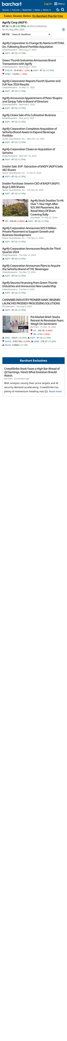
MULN (8, 344)
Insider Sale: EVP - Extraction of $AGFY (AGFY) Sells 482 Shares (32, 168)
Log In (48, 3)
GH (34, 330)
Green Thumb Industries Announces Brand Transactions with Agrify (29, 62)
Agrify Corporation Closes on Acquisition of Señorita (28, 150)
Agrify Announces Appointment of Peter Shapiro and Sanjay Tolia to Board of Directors (32, 99)
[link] (63, 29)
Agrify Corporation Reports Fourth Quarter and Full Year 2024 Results (31, 82)
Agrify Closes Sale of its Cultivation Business (29, 115)
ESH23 (8, 341)
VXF (6, 221)
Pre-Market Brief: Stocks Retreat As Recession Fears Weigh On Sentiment (46, 320)
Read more (55, 391)
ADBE (36, 341)
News (37, 9)
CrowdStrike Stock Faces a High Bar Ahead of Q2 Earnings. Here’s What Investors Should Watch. (31, 372)
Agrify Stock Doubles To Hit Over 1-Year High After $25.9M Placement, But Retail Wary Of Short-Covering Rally (47, 207)
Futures (16, 9)
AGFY (7, 53)
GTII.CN (8, 70)
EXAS (7, 337)
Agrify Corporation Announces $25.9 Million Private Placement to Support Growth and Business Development (29, 231)
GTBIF (8, 74)
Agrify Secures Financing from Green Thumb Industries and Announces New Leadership (29, 284)
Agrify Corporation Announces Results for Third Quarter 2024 (31, 250)
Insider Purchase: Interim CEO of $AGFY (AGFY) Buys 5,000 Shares (30, 185)
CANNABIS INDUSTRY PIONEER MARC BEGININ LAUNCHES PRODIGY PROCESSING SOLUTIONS (31, 301)
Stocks (5, 9)
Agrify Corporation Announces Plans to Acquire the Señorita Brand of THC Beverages (31, 267)
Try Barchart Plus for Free (47, 16)
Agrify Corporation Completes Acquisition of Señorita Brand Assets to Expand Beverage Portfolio (29, 132)
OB (34, 334)
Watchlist (27, 9)
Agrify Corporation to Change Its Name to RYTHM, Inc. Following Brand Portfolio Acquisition (33, 44)
